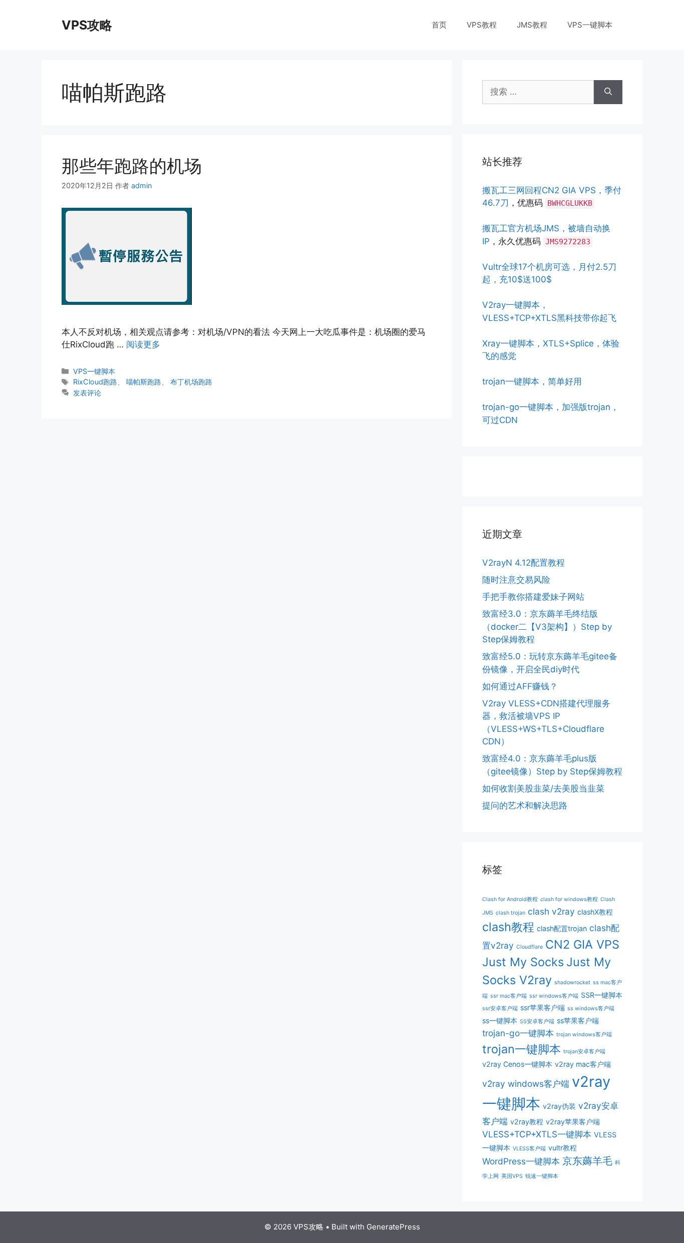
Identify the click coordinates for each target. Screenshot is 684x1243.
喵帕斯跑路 (143, 381)
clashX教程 (595, 912)
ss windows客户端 (590, 1008)
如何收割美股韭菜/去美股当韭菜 (543, 788)
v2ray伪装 (559, 1106)
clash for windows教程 (569, 899)
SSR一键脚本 (601, 995)
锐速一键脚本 (541, 1176)
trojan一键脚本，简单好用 (532, 381)
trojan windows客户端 (584, 1034)
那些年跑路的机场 (132, 165)
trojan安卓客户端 (584, 1051)
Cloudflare (529, 947)
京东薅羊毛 (587, 1161)
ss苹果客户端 (578, 1020)
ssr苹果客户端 (542, 1007)
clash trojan (510, 913)
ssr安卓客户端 (500, 1008)
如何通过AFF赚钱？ (520, 686)
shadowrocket (572, 982)
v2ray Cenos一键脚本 (517, 1064)
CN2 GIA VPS (582, 944)
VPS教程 (482, 25)
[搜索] (608, 92)
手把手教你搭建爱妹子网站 (533, 597)
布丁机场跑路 (191, 381)
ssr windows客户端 (553, 996)
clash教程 (508, 927)
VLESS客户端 (529, 1148)
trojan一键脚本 (521, 1049)
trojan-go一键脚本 (518, 1033)
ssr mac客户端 (508, 996)
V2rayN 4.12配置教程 (523, 563)
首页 (439, 25)
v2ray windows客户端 (525, 1083)
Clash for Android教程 (510, 899)
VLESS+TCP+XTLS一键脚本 (536, 1134)
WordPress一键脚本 (521, 1161)
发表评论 (87, 392)
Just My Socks (523, 962)
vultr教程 (562, 1147)
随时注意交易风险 (516, 580)
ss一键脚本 (499, 1020)
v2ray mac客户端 (583, 1064)
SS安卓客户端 (537, 1021)
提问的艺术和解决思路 (524, 805)
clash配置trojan (562, 928)
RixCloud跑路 (95, 381)
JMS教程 (532, 25)
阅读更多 (143, 344)
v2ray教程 (526, 1121)
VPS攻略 (87, 25)
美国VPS (512, 1176)
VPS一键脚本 (589, 25)
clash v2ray (551, 911)
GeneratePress (393, 1226)
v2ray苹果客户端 (573, 1121)
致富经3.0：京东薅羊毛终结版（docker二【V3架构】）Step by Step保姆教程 (547, 626)
